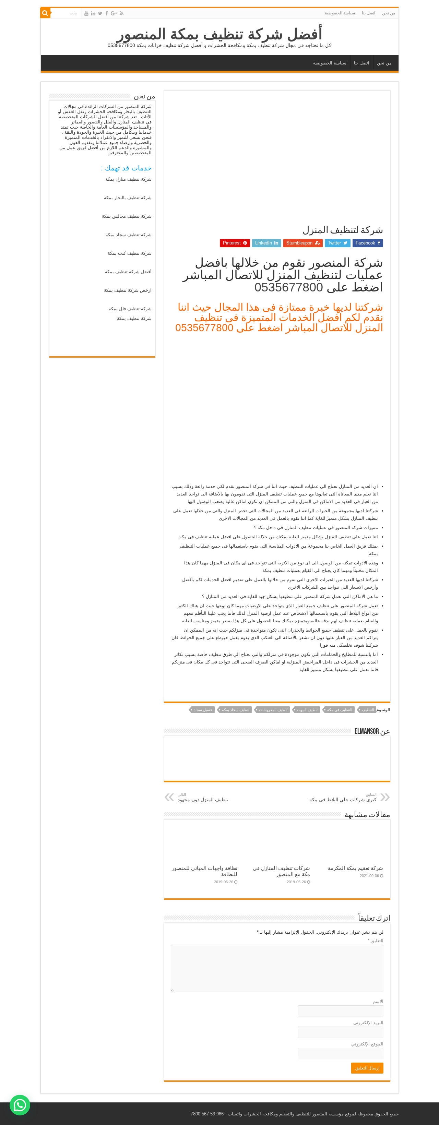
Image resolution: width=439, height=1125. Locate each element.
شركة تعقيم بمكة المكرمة (355, 868)
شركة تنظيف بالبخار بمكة (128, 197)
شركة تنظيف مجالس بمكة (127, 216)
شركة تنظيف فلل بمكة (130, 308)
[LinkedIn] (93, 13)
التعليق (375, 940)
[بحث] (45, 13)
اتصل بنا (368, 13)
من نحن (388, 13)
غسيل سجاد (203, 710)
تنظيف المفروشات (273, 710)
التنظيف (368, 710)
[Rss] (121, 13)
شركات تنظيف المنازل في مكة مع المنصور (281, 871)
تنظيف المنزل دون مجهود (203, 797)
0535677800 (288, 287)
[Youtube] (86, 13)
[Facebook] (107, 13)
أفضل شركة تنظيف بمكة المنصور (219, 34)
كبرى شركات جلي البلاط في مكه (343, 797)
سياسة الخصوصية (340, 13)
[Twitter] (100, 13)
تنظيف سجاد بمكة (235, 710)
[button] (20, 1105)
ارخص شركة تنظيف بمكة (128, 290)
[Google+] (114, 13)
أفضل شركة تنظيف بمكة (128, 271)
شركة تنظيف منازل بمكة (128, 179)
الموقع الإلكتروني (367, 1043)
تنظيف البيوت (307, 710)
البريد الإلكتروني (368, 1022)
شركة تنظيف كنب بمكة (130, 253)
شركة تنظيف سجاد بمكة (129, 234)
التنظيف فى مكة (339, 710)
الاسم (378, 1001)
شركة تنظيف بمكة (134, 318)
